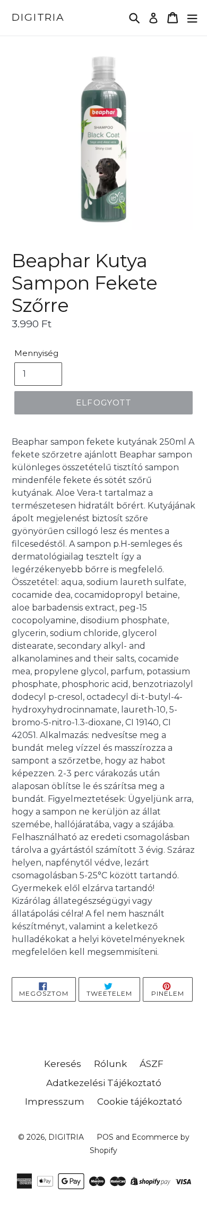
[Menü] (192, 18)
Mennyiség (36, 353)
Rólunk (110, 1063)
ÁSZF (151, 1063)
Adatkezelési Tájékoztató (103, 1083)
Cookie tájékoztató (139, 1101)
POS (105, 1137)
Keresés (62, 1063)
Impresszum (54, 1101)
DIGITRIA (38, 17)
